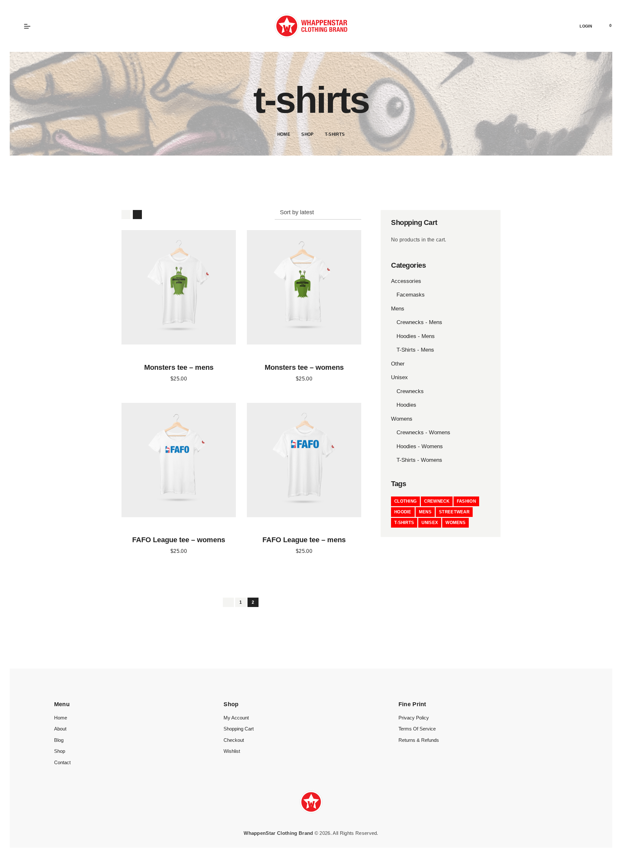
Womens (401, 419)
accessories (406, 281)
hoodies (406, 405)
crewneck (436, 501)
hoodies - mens (416, 336)
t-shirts (404, 522)
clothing (405, 501)
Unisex (399, 377)
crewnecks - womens (423, 432)
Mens (397, 309)
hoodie (402, 511)
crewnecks (410, 391)
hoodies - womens (420, 446)
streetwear (454, 511)
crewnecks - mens (419, 322)
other (398, 364)
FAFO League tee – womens (178, 539)
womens (455, 522)
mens (425, 511)
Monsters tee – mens (178, 367)
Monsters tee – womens (304, 367)
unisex (429, 522)
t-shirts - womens (419, 460)
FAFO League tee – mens (304, 539)
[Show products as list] (137, 214)
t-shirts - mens (415, 350)
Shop (307, 134)
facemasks (411, 295)
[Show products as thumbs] (126, 214)
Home (283, 134)
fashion (466, 501)
